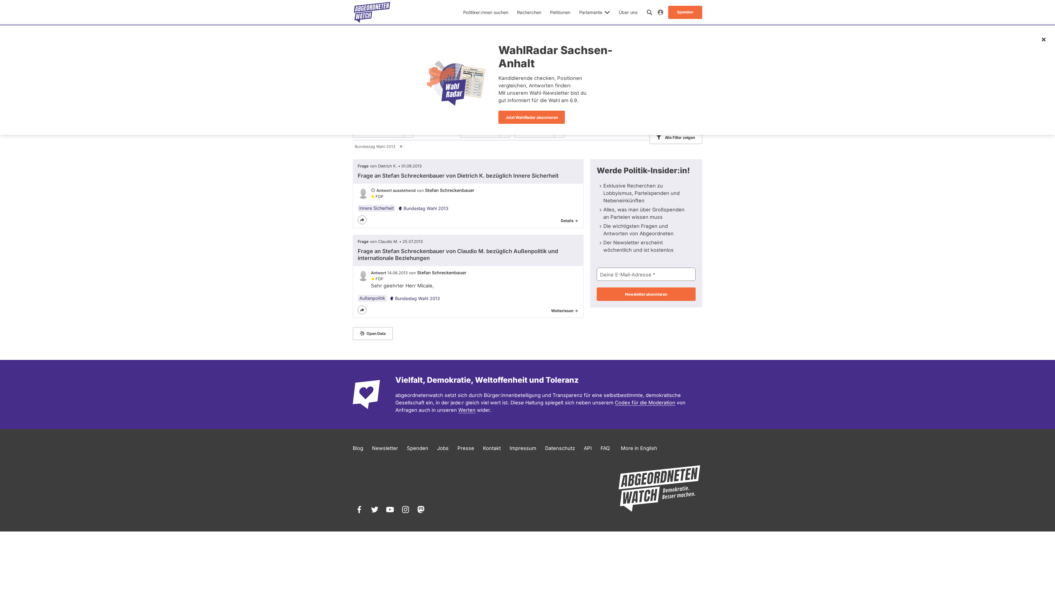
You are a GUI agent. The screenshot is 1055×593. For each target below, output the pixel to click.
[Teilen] (362, 220)
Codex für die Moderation (645, 402)
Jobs (443, 448)
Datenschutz (560, 448)
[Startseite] (372, 12)
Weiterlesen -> (564, 310)
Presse (465, 448)
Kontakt (492, 448)
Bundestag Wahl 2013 (375, 146)
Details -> (569, 220)
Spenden (417, 448)
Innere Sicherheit (376, 208)
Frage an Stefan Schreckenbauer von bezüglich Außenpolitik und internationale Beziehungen (458, 254)
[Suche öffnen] (649, 12)
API (588, 448)
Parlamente (590, 12)
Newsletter (385, 448)
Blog (358, 448)
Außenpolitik (372, 298)
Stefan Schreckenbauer (449, 190)
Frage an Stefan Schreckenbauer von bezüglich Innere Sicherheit (458, 175)
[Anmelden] (660, 12)
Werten (467, 410)
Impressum (523, 448)
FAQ (605, 448)
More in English (639, 448)
